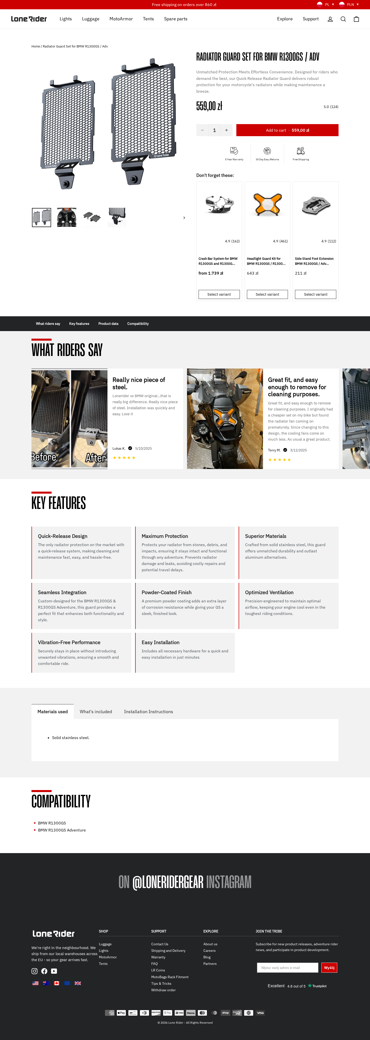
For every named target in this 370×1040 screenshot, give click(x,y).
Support (311, 18)
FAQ (154, 963)
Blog (206, 957)
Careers (209, 950)
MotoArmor (121, 18)
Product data (108, 323)
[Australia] (46, 983)
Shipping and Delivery (168, 950)
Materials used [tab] (53, 711)
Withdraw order (163, 990)
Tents (148, 18)
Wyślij (329, 968)
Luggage (90, 18)
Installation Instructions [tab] (148, 711)
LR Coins (158, 970)
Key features (79, 323)
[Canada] (57, 983)
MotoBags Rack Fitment (170, 977)
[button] (267, 47)
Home (36, 46)
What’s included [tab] (96, 711)
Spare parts (176, 18)
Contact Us (159, 944)
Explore (285, 18)
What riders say (48, 323)
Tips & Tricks (161, 983)
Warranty (158, 957)
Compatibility (138, 323)
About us (210, 944)
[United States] (35, 983)
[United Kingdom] (78, 983)
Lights (66, 18)
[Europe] (67, 983)
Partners (210, 963)
